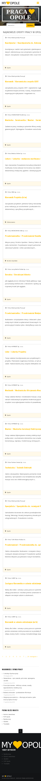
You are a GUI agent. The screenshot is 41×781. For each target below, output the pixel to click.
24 (28, 656)
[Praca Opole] (11, 3)
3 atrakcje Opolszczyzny (10, 673)
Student (5, 721)
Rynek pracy (7, 719)
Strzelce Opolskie (12, 261)
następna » (34, 656)
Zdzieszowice (11, 222)
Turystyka (6, 724)
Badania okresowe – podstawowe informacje (17, 692)
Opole (9, 68)
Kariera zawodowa (9, 714)
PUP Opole (6, 717)
